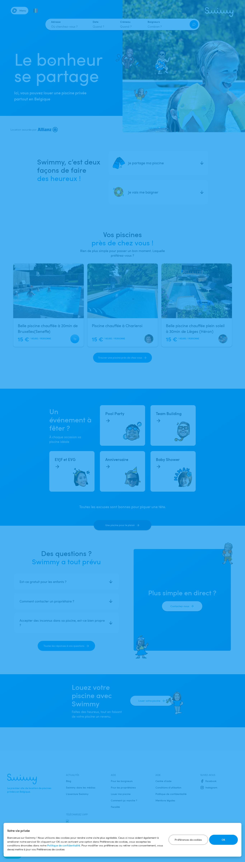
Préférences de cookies (188, 839)
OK (223, 839)
